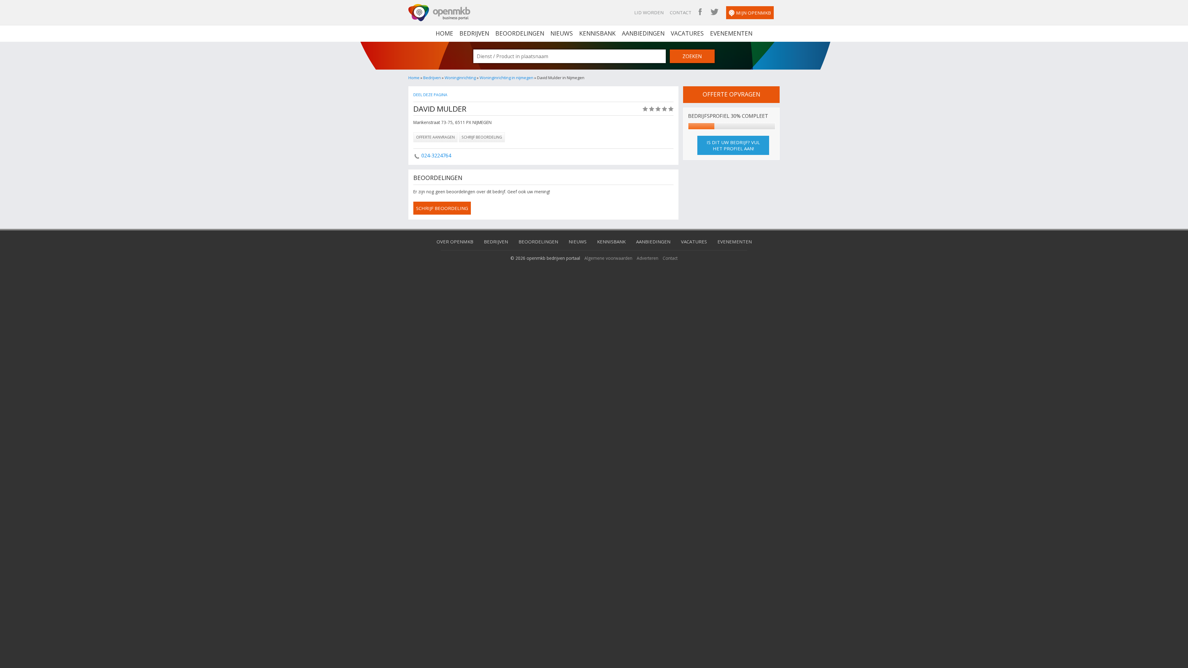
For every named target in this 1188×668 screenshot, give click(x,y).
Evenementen (731, 33)
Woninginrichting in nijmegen (506, 77)
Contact (680, 12)
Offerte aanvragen (435, 137)
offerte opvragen (731, 94)
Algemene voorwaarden (608, 258)
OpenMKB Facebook (700, 12)
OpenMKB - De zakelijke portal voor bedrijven (439, 12)
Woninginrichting (460, 77)
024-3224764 (436, 155)
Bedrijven (474, 33)
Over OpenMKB (455, 241)
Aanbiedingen (643, 33)
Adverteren (647, 258)
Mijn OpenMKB (753, 13)
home (444, 33)
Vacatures (687, 33)
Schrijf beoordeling (482, 137)
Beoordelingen (519, 33)
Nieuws (561, 33)
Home (414, 77)
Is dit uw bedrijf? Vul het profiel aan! (733, 145)
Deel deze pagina (430, 94)
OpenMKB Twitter (714, 12)
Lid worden (649, 12)
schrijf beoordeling (442, 208)
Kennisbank (597, 33)
